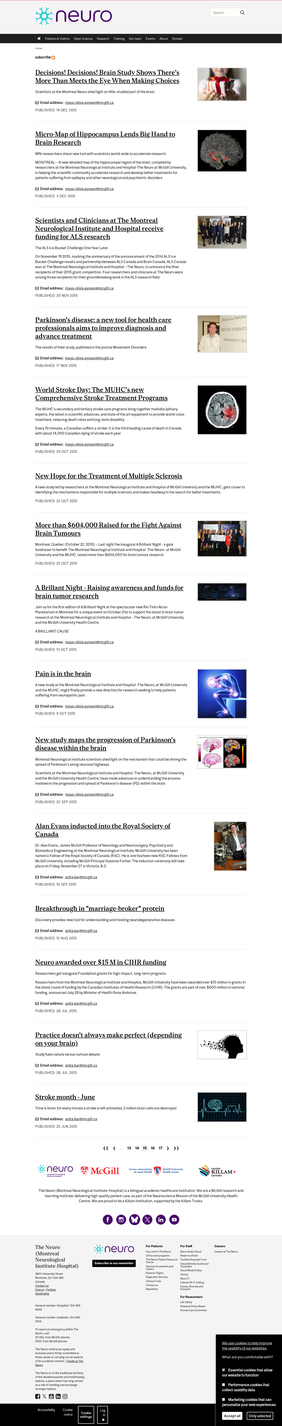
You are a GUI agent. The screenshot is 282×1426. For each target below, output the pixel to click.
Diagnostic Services (157, 1277)
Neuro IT (185, 1278)
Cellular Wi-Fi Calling (192, 1282)
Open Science (82, 39)
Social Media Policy (191, 1270)
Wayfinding (42, 1293)
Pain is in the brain (63, 673)
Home (39, 38)
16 (153, 1148)
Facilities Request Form (193, 1259)
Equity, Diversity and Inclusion (191, 1287)
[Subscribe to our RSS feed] (53, 57)
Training (119, 38)
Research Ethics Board (192, 1306)
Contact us (42, 1285)
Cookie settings (86, 1415)
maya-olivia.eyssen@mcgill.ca (89, 103)
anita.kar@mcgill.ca (81, 877)
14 (137, 1148)
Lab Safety (186, 1302)
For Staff (186, 1246)
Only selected (260, 1416)
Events (149, 39)
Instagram (66, 1396)
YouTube (52, 1396)
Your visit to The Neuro (158, 1251)
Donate (177, 38)
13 (129, 1148)
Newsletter (152, 1289)
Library (184, 1274)
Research (102, 39)
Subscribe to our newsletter (114, 1263)
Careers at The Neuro (226, 1251)
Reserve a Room (189, 1255)
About (162, 39)
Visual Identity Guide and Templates (194, 1265)
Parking (51, 1289)
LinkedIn (59, 1396)
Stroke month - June (65, 1097)
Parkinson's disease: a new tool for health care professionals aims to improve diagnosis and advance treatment (103, 328)
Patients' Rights (154, 1273)
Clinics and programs (157, 1255)
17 (160, 1148)
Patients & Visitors (56, 39)
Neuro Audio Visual (190, 1251)
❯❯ (176, 1148)
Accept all (232, 1416)
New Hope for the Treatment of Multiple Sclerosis (108, 476)
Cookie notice (68, 1412)
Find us (39, 1289)
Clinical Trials (153, 1281)
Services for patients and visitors (159, 1267)
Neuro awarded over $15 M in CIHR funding (100, 962)
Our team (135, 38)
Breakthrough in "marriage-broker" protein (99, 908)
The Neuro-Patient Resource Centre (162, 1261)
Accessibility (46, 1410)
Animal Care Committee (193, 1310)
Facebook (38, 1396)
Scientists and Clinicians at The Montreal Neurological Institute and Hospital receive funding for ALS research (99, 228)
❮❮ (106, 1148)
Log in (102, 1412)
